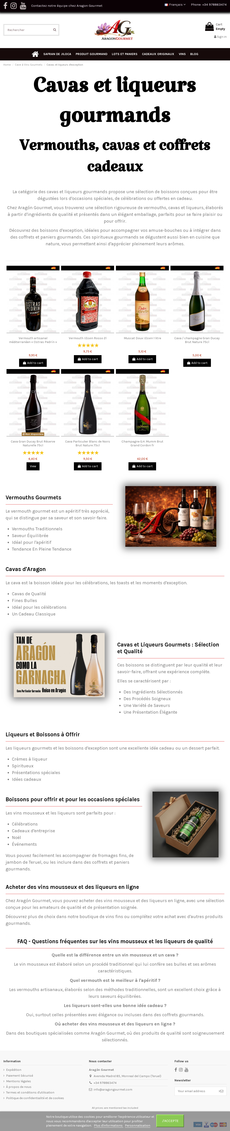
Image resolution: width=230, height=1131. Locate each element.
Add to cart (35, 363)
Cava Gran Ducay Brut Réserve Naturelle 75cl (33, 443)
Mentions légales (18, 1081)
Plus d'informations (108, 1125)
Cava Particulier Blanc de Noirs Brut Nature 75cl (87, 443)
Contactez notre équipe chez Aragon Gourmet (66, 6)
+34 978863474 (105, 1083)
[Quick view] (33, 333)
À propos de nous (18, 1087)
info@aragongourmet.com (113, 1089)
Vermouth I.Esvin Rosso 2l (87, 338)
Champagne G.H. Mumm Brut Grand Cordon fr (142, 443)
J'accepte (170, 1121)
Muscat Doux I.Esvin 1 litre (142, 338)
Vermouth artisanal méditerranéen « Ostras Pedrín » (33, 340)
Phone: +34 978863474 (209, 4)
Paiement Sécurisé (19, 1076)
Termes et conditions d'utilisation (30, 1092)
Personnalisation (137, 1125)
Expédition (13, 1070)
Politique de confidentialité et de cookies (35, 1098)
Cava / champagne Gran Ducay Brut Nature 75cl (197, 340)
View (33, 466)
